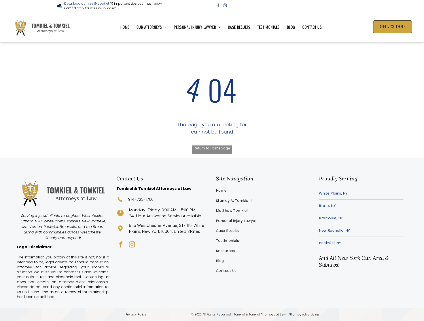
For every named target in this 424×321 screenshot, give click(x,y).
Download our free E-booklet (86, 3)
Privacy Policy (136, 314)
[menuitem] (126, 27)
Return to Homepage (212, 148)
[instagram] (225, 6)
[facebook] (218, 6)
